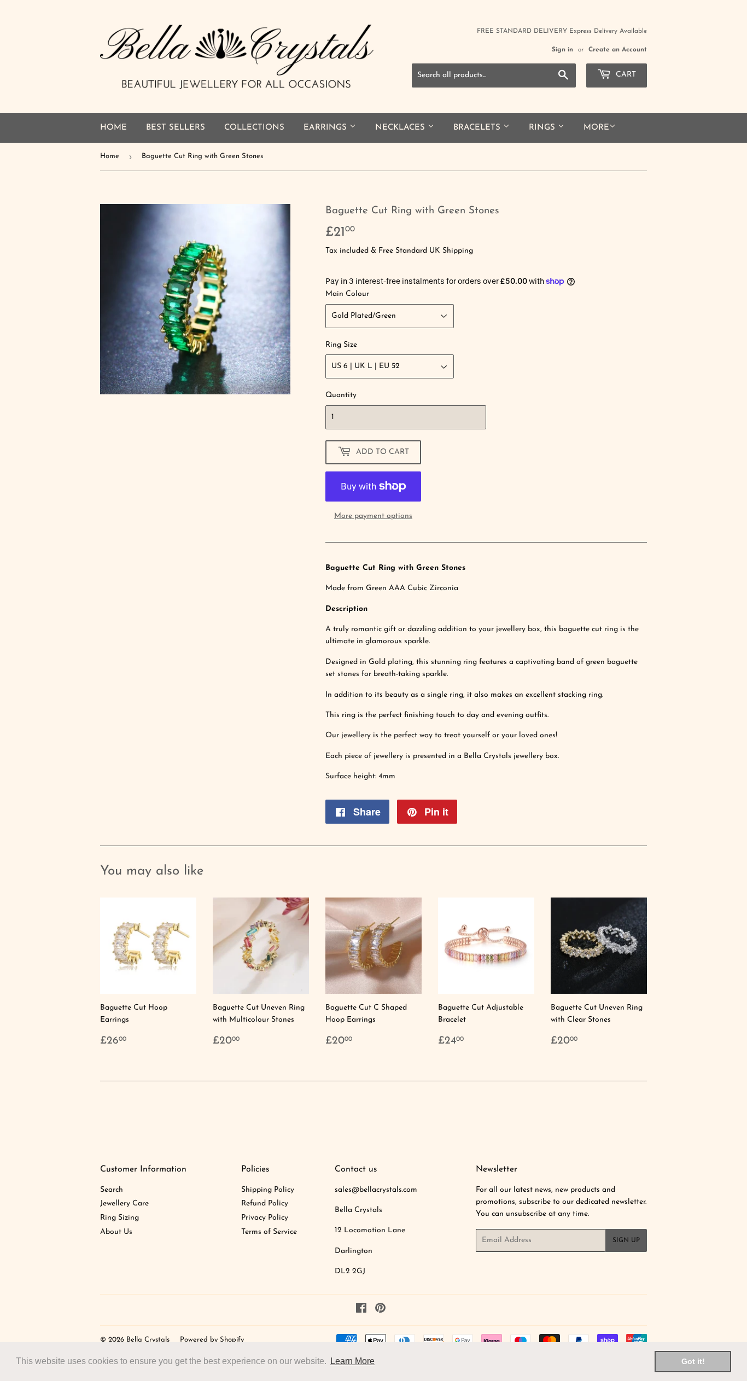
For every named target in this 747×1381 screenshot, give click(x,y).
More (596, 128)
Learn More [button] (352, 1361)
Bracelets (478, 128)
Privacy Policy (264, 1218)
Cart (625, 75)
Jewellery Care (124, 1203)
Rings (543, 128)
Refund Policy (264, 1203)
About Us (116, 1232)
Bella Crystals (148, 1339)
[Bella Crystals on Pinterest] (380, 1310)
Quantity (341, 395)
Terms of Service (269, 1232)
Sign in (562, 49)
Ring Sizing (119, 1218)
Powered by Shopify (212, 1339)
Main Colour (347, 294)
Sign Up (626, 1240)
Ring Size (341, 345)
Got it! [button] (693, 1361)
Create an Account (617, 49)
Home (113, 128)
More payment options (373, 516)
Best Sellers (175, 128)
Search (111, 1190)
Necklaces (401, 128)
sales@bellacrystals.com (376, 1190)
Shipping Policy (267, 1190)
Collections (254, 128)
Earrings (326, 128)
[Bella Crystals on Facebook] (361, 1310)
